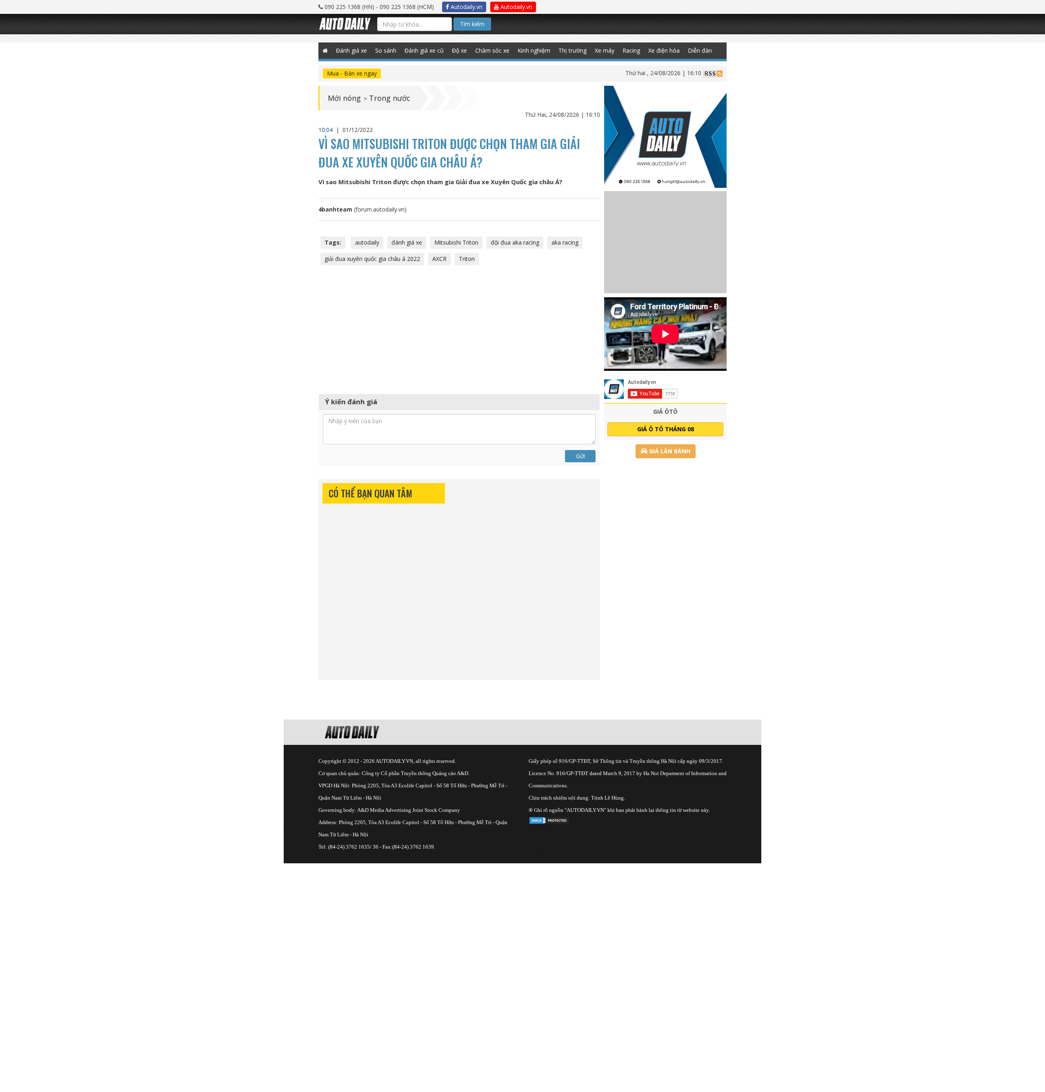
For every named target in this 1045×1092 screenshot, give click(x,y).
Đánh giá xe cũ (424, 50)
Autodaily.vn (465, 7)
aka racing (564, 242)
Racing (631, 50)
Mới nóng (344, 98)
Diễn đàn (700, 50)
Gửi (580, 456)
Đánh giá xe (351, 50)
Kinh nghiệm (534, 50)
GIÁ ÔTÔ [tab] (665, 411)
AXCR (439, 259)
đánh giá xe (406, 242)
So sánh (385, 50)
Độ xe (459, 50)
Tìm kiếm (472, 24)
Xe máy (604, 50)
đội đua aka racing (515, 242)
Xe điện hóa (664, 50)
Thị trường (572, 50)
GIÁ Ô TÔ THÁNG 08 (665, 429)
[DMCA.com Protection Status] (549, 819)
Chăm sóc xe (492, 50)
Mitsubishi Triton (456, 242)
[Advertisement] (459, 328)
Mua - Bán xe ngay (352, 73)
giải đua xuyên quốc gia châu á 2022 (372, 259)
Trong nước (389, 98)
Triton (467, 259)
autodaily (367, 242)
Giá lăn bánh (668, 451)
